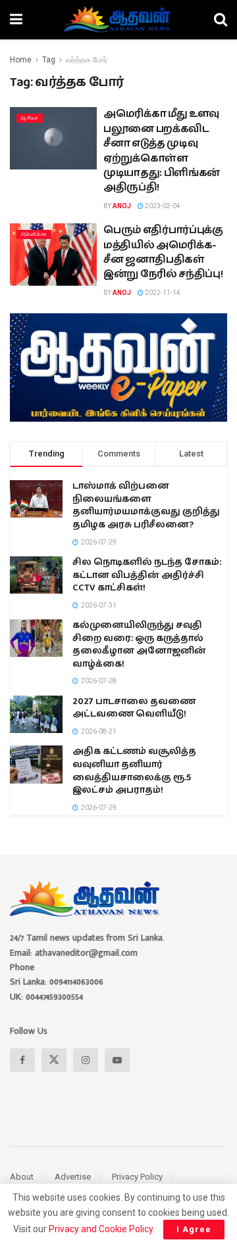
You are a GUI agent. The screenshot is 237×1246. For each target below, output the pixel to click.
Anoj (122, 206)
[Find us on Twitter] (53, 1060)
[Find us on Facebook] (22, 1060)
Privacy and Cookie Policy (101, 1229)
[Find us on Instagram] (85, 1060)
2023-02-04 (162, 206)
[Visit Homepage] (118, 20)
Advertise (73, 1177)
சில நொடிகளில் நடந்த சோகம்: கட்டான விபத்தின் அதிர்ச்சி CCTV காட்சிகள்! (146, 575)
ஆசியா (29, 118)
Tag (48, 59)
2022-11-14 (162, 292)
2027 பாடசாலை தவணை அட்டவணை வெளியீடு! (134, 708)
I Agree (193, 1229)
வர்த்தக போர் (86, 59)
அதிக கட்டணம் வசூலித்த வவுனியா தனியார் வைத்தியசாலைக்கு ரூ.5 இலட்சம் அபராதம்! (134, 770)
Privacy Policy (137, 1177)
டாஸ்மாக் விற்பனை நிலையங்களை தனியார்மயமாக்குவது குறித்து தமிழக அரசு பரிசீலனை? (146, 505)
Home (21, 59)
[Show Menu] (16, 19)
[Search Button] (220, 19)
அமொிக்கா (33, 234)
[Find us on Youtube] (117, 1060)
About (22, 1177)
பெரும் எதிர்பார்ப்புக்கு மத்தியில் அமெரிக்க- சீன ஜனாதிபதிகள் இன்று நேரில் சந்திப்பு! (163, 252)
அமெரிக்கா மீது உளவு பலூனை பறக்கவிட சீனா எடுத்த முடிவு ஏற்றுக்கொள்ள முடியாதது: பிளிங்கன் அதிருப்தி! (161, 151)
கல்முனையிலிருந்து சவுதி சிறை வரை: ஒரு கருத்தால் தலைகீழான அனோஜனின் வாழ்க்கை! (139, 644)
